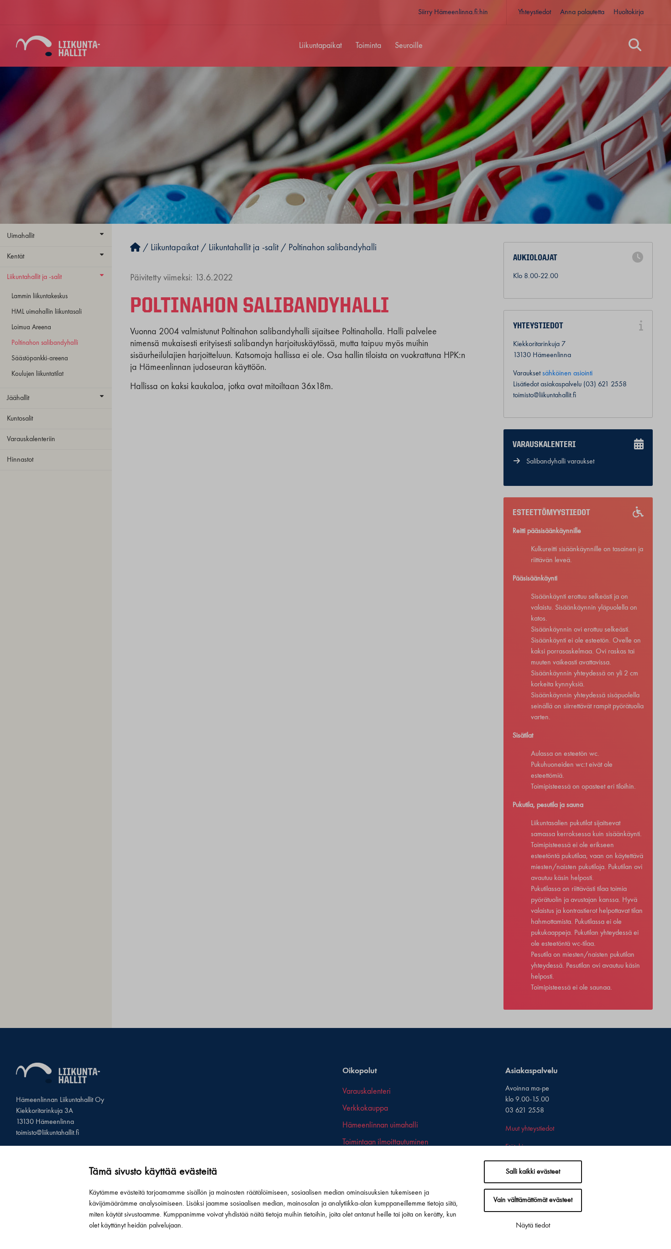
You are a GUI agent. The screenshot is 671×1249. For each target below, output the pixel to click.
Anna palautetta (582, 12)
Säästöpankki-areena (39, 358)
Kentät (15, 256)
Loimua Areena (31, 327)
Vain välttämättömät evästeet (532, 1200)
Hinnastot (20, 460)
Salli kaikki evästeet (533, 1171)
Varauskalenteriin (31, 439)
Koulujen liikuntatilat (37, 374)
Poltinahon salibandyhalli (44, 343)
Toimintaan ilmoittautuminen (385, 1142)
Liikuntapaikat (320, 46)
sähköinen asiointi (567, 373)
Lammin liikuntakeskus (39, 296)
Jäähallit (18, 398)
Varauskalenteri (366, 1091)
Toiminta (368, 46)
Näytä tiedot (533, 1225)
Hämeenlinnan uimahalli (380, 1125)
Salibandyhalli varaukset (560, 461)
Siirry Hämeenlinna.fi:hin (453, 12)
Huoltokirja (628, 12)
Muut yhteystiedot (529, 1129)
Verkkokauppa (365, 1108)
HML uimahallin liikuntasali (46, 312)
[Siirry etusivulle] (135, 248)
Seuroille (409, 46)
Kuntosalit (20, 418)
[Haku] (635, 46)
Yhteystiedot (534, 12)
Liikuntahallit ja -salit (34, 277)
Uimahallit (20, 236)
